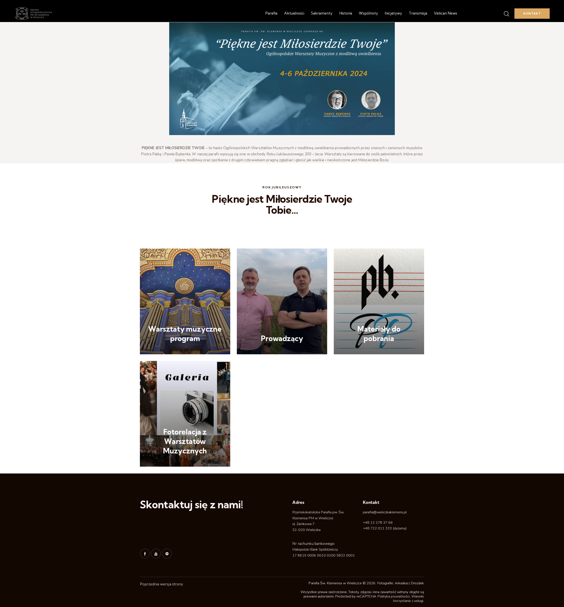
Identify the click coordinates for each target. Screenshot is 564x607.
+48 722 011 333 (377, 528)
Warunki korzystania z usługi (408, 598)
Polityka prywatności (393, 596)
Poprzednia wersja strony (161, 584)
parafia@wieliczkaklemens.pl (385, 512)
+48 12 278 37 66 (378, 522)
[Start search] (506, 14)
